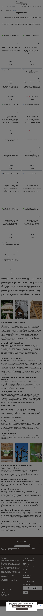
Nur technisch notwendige (25, 606)
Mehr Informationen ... (19, 604)
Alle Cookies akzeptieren (22, 609)
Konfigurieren (15, 606)
